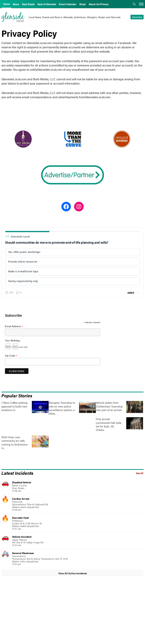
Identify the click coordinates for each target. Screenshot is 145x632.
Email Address (14, 326)
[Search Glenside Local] (134, 4)
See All (139, 473)
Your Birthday (12, 340)
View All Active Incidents (72, 573)
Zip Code (11, 355)
